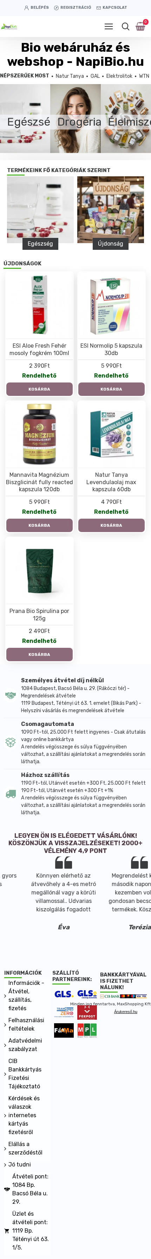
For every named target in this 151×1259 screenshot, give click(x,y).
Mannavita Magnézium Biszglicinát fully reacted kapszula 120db (39, 482)
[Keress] (125, 26)
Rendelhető (39, 375)
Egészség (40, 243)
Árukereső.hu (125, 1012)
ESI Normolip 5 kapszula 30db (111, 349)
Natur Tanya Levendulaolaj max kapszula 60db (111, 482)
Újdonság (110, 243)
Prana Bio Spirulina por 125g (39, 615)
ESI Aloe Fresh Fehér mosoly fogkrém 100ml (39, 349)
